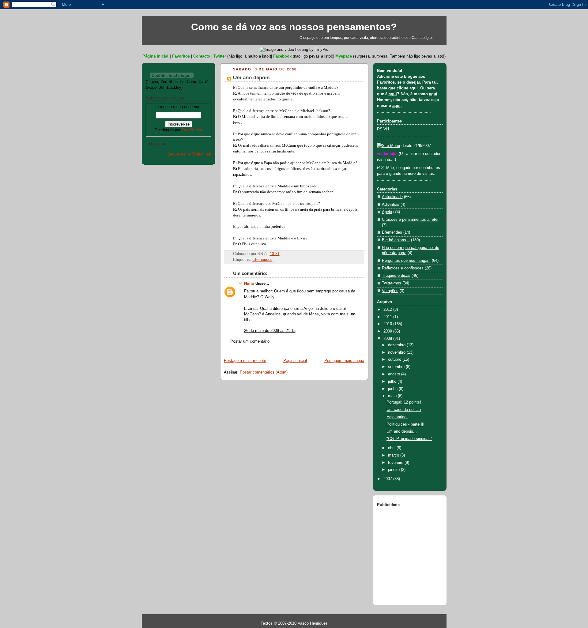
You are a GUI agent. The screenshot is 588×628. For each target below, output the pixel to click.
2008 (388, 339)
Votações (390, 291)
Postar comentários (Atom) (264, 372)
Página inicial (155, 56)
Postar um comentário (250, 341)
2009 (388, 331)
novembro (397, 352)
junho (393, 389)
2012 (388, 309)
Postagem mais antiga (344, 361)
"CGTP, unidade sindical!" (409, 439)
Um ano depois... (253, 78)
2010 (388, 324)
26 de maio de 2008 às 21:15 (270, 331)
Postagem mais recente (245, 361)
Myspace (343, 56)
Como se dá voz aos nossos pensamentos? (294, 26)
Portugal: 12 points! (403, 402)
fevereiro (396, 463)
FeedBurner (192, 130)
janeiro (394, 470)
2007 (388, 479)
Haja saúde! (397, 417)
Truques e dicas (396, 275)
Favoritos (181, 56)
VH (386, 129)
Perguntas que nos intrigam (406, 260)
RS (380, 129)
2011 (388, 317)
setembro (397, 367)
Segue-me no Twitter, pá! (189, 154)
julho (393, 381)
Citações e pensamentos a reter (410, 219)
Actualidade (392, 197)
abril (392, 448)
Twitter (219, 56)
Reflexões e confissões (403, 268)
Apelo (387, 212)
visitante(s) (388, 154)
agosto (394, 374)
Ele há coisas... (396, 240)
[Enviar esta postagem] (281, 254)
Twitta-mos (391, 283)
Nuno (249, 283)
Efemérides (262, 260)
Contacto (201, 56)
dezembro (397, 345)
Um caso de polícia (403, 410)
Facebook (282, 56)
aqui (413, 88)
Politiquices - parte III (405, 424)
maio (393, 396)
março (394, 455)
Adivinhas (390, 204)
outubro (395, 359)
